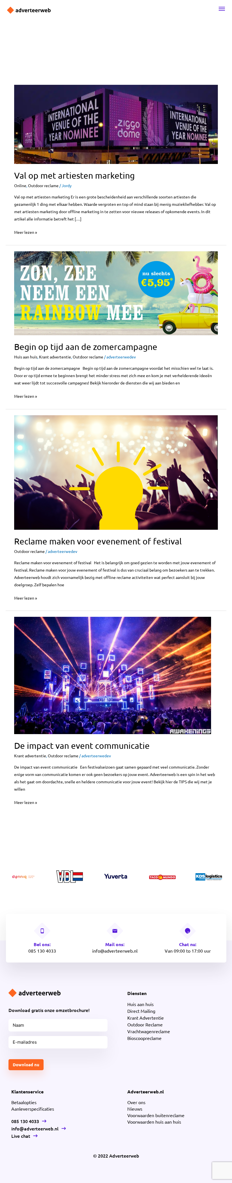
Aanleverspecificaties (32, 1108)
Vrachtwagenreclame (148, 1031)
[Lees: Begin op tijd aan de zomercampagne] (116, 292)
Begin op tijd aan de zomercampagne (85, 347)
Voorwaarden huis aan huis (154, 1121)
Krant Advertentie (145, 1017)
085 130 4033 (42, 950)
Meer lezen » (25, 231)
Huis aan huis (25, 356)
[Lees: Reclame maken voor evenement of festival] (116, 471)
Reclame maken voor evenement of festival (98, 541)
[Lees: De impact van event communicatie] (112, 674)
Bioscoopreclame (144, 1038)
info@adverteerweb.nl (115, 950)
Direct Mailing (141, 1011)
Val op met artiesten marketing (74, 175)
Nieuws (134, 1108)
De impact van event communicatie (82, 746)
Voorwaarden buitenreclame (155, 1115)
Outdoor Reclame (145, 1024)
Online (20, 185)
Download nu (26, 1064)
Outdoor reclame (43, 185)
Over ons (136, 1102)
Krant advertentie (55, 356)
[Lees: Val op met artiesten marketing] (116, 123)
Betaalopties (23, 1102)
